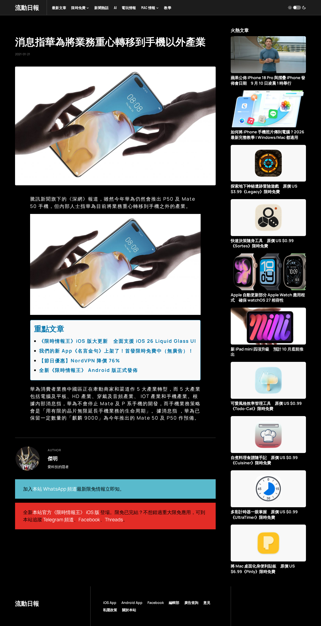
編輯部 (174, 602)
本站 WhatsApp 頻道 (55, 489)
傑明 (53, 458)
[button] (297, 8)
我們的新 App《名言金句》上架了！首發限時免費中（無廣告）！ (116, 351)
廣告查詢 (191, 602)
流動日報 (27, 7)
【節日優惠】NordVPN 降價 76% (79, 360)
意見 (206, 602)
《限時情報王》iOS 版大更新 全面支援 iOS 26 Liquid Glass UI (117, 341)
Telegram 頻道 (58, 519)
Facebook (89, 519)
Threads (114, 519)
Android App (131, 602)
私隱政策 (110, 609)
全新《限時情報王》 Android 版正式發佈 (88, 370)
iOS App (109, 602)
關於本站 (129, 609)
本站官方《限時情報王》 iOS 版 (66, 512)
